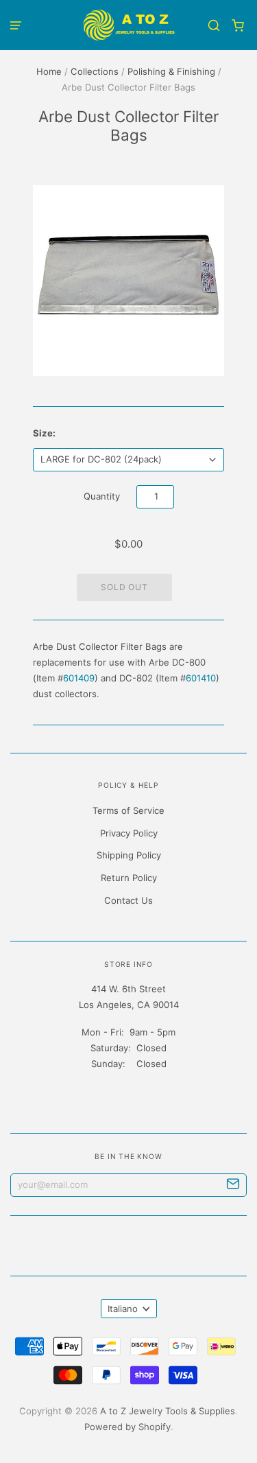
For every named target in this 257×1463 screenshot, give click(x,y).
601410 (201, 677)
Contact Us (128, 900)
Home (49, 71)
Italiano (123, 1308)
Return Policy (129, 877)
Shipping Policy (129, 855)
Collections (95, 71)
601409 (79, 677)
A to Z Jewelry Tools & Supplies (167, 1410)
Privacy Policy (129, 833)
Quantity (102, 496)
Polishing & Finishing (171, 71)
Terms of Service (128, 810)
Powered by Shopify (127, 1426)
